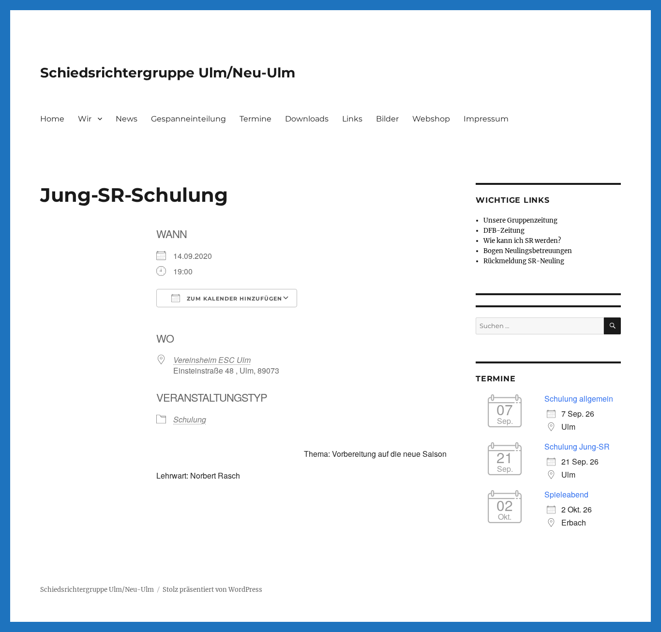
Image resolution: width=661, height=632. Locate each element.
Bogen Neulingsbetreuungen (527, 251)
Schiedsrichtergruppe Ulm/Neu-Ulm (167, 72)
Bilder (387, 118)
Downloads (307, 118)
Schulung (189, 419)
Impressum (486, 118)
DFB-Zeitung (504, 230)
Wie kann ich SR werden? (522, 241)
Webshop (431, 118)
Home (52, 118)
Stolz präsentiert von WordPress (212, 590)
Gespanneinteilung (188, 118)
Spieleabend (566, 494)
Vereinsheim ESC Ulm (212, 359)
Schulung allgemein (578, 398)
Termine (255, 118)
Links (352, 118)
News (126, 118)
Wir (84, 118)
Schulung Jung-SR (577, 446)
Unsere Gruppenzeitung (520, 220)
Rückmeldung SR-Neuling (523, 261)
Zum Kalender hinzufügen (233, 298)
